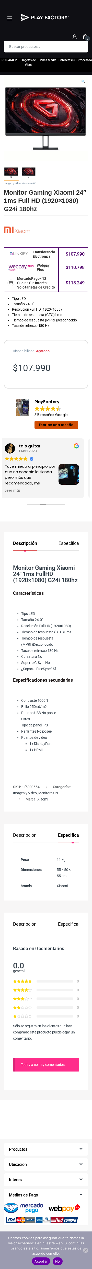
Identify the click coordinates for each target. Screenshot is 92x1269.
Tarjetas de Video (28, 62)
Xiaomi (42, 799)
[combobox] (39, 46)
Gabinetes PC (67, 60)
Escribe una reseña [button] (56, 424)
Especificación (73, 543)
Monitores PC (29, 183)
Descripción (25, 543)
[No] (85, 1250)
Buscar (81, 46)
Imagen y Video (12, 183)
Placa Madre (48, 60)
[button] (83, 82)
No (57, 1261)
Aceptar (41, 1261)
